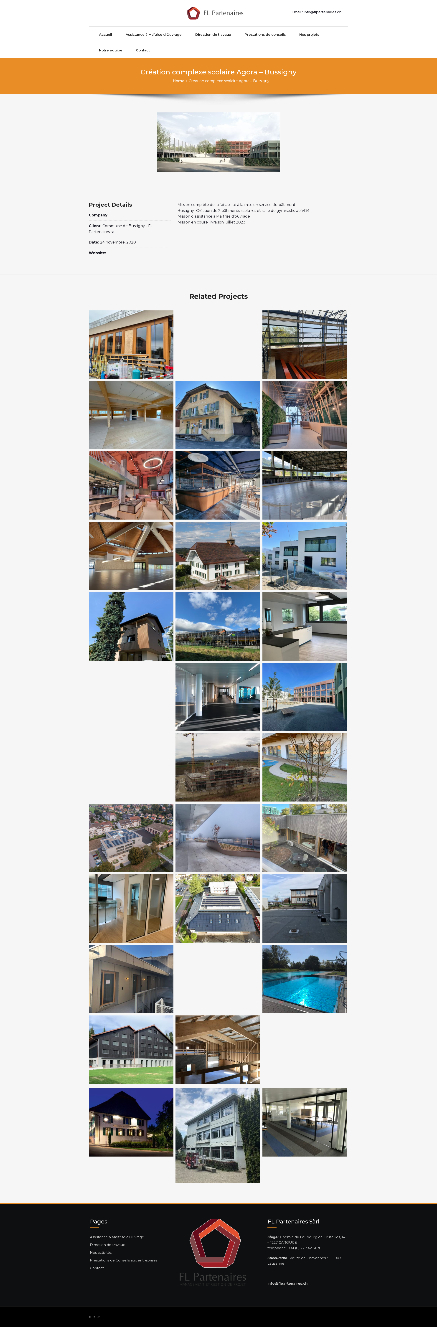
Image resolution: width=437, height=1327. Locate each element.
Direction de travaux (213, 34)
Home (178, 81)
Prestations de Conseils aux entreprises (123, 1260)
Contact (143, 50)
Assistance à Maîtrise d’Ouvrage (154, 34)
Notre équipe (110, 50)
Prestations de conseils (265, 34)
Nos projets (309, 34)
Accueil (105, 34)
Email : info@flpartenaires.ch (316, 12)
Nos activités (101, 1252)
